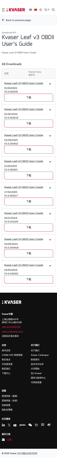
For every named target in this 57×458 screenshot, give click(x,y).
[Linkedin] (3, 424)
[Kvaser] (12, 303)
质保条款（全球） (10, 400)
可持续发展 (36, 382)
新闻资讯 (35, 359)
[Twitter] (9, 425)
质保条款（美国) (9, 396)
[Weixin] (30, 425)
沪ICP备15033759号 (27, 453)
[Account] (40, 9)
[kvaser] (15, 10)
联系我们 (6, 368)
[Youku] (22, 425)
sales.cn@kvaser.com (12, 331)
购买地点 (6, 359)
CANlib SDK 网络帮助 (12, 355)
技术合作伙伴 (37, 364)
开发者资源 (7, 364)
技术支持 (6, 350)
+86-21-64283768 (11, 327)
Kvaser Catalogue (40, 355)
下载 (28, 97)
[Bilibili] (36, 424)
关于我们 (35, 350)
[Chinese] (35, 9)
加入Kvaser (36, 373)
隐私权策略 (7, 409)
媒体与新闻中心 (38, 378)
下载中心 (6, 373)
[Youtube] (14, 425)
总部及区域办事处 (10, 336)
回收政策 (6, 405)
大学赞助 (35, 368)
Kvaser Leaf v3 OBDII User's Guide (23, 83)
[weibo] (49, 424)
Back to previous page (18, 20)
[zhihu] (42, 424)
